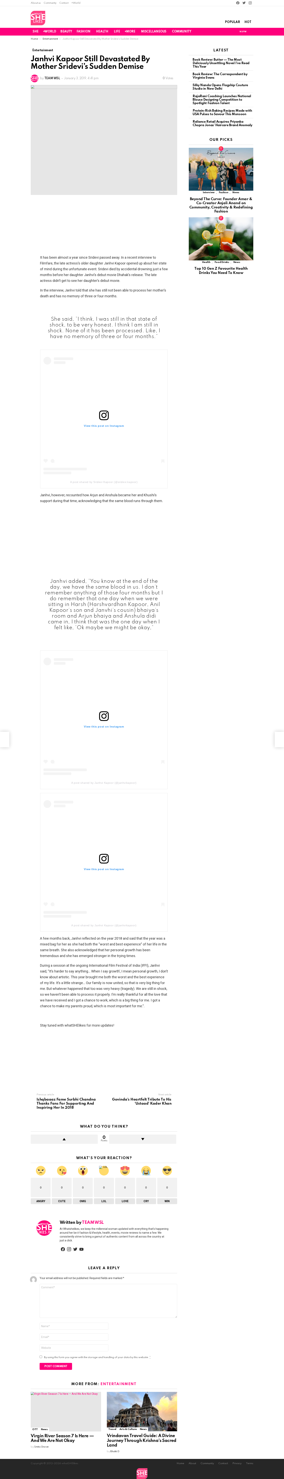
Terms (249, 1463)
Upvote (64, 1139)
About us (36, 3)
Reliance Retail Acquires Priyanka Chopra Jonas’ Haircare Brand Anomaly (222, 123)
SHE (36, 31)
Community (50, 3)
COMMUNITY (181, 31)
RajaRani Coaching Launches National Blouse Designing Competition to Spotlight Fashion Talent (222, 100)
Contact (63, 3)
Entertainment (118, 1384)
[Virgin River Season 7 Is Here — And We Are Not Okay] (66, 1411)
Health (206, 262)
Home (180, 1463)
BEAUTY (66, 31)
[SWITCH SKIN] (229, 32)
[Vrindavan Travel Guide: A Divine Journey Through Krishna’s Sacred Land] (142, 1411)
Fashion (223, 192)
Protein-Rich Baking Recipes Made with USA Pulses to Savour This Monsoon (222, 112)
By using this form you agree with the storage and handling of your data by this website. (97, 1357)
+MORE (130, 31)
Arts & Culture (128, 1429)
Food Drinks (222, 262)
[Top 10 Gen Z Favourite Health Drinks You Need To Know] (221, 238)
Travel (112, 1429)
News (44, 1429)
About (192, 1463)
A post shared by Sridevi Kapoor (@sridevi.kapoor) (104, 482)
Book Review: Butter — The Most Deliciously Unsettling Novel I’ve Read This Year (221, 63)
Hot (247, 22)
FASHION (83, 31)
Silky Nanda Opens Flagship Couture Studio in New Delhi (220, 87)
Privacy (236, 1463)
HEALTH (102, 31)
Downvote (142, 1139)
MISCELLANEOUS (154, 31)
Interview (209, 192)
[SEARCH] (251, 32)
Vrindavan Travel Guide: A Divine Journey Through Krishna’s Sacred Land (141, 1440)
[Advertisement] (104, 226)
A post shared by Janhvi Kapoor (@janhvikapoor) (104, 782)
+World (75, 3)
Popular (232, 22)
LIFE (117, 31)
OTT (35, 1429)
